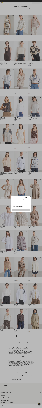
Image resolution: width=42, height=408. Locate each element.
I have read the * (18, 206)
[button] (39, 404)
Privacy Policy (20, 206)
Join (21, 209)
